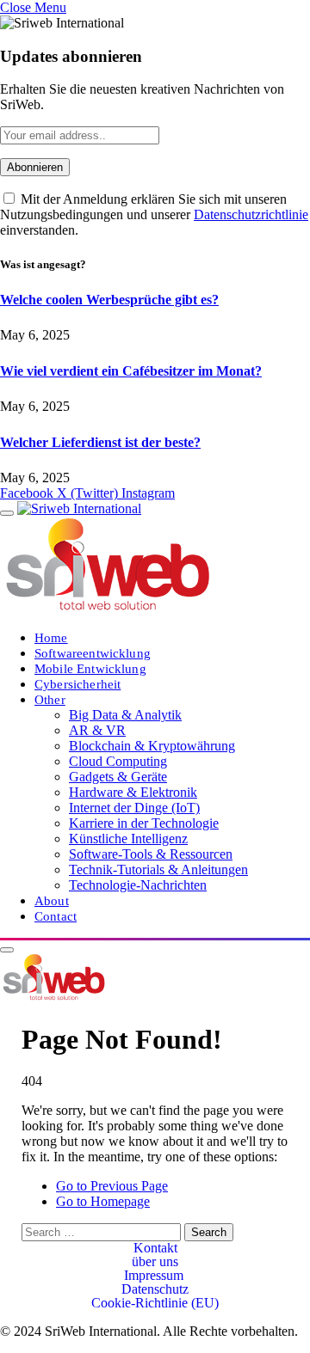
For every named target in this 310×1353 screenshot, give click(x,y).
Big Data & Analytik (125, 714)
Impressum (155, 1276)
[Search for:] (103, 1231)
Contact (55, 916)
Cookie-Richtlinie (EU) (155, 1303)
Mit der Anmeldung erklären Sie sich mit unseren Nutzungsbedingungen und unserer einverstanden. (154, 214)
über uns (155, 1262)
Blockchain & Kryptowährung (152, 745)
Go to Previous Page (112, 1186)
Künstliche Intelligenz (128, 838)
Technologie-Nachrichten (138, 885)
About (51, 900)
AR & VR (97, 730)
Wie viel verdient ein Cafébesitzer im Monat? (131, 371)
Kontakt (155, 1248)
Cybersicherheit (77, 683)
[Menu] (7, 513)
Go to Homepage (103, 1201)
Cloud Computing (118, 761)
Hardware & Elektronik (133, 792)
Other (49, 699)
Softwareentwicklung (92, 653)
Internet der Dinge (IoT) (134, 807)
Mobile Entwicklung (90, 668)
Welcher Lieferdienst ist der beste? (100, 442)
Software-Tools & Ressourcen (150, 854)
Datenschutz (155, 1289)
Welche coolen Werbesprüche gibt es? (109, 299)
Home (51, 637)
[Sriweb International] (54, 996)
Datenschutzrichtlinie (251, 214)
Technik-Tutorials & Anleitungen (158, 869)
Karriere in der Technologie (144, 823)
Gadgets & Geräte (118, 776)
